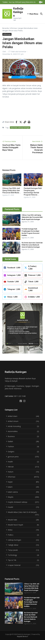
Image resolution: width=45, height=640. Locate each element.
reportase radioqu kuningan (20, 127)
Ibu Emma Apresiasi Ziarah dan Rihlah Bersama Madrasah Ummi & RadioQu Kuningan (32, 245)
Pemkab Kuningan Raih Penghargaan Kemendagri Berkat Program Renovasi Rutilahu (31, 602)
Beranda (5, 28)
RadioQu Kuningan (18, 12)
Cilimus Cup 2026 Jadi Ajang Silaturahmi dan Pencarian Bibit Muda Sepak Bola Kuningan (32, 217)
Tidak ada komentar (18, 51)
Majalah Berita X (22, 636)
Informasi (13, 28)
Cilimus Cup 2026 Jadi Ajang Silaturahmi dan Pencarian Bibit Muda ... (11, 190)
